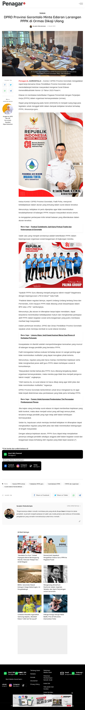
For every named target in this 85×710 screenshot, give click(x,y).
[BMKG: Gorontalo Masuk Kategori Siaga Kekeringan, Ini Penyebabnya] (29, 574)
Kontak (32, 677)
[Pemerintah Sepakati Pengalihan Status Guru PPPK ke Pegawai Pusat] (55, 544)
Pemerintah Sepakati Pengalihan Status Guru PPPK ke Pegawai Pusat (55, 557)
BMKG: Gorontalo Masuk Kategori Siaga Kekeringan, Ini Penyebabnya (29, 587)
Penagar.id (23, 81)
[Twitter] (10, 84)
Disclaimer (34, 681)
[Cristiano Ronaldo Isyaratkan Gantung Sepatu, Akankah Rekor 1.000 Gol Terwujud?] (29, 603)
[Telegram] (10, 90)
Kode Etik (47, 683)
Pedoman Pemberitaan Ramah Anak (48, 678)
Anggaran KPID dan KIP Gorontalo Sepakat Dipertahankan (8, 120)
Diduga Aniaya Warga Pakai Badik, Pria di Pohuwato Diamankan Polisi (54, 617)
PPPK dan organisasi (72, 484)
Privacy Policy (35, 684)
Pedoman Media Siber (48, 671)
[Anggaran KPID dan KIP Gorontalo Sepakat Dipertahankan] (7, 109)
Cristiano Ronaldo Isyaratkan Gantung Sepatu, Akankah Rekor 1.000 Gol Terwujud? (28, 617)
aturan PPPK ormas (19, 484)
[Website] (79, 521)
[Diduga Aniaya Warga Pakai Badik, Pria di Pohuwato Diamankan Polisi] (55, 603)
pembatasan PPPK (54, 484)
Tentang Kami (35, 670)
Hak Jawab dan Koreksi (49, 688)
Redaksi (33, 674)
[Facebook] (4, 84)
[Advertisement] (42, 639)
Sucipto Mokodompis (39, 26)
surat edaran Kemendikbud (13, 486)
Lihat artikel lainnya (73, 506)
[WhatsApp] (4, 90)
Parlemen (43, 13)
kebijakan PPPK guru (36, 484)
